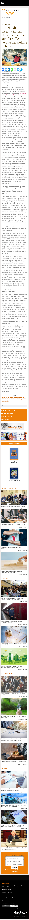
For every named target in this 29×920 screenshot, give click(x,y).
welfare (4, 398)
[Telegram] (18, 69)
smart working (13, 398)
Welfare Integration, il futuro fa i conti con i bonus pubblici (13, 694)
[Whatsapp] (12, 69)
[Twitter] (6, 69)
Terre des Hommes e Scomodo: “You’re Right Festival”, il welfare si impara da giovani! (12, 599)
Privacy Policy (6, 905)
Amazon (13, 462)
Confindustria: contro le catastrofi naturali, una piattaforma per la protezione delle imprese (12, 739)
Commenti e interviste (8, 410)
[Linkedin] (9, 69)
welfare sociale (16, 399)
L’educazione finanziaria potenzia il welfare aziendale (11, 548)
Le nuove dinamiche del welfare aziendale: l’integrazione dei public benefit (11, 571)
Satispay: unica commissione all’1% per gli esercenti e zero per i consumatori (13, 762)
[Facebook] (3, 69)
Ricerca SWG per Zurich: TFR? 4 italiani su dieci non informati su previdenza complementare (13, 826)
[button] (2, 3)
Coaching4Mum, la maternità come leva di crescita (13, 506)
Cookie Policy (15, 905)
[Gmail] (15, 69)
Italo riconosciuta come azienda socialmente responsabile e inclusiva (11, 621)
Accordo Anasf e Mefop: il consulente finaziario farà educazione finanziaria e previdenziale (13, 789)
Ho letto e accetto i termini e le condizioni (15, 870)
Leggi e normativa (7, 413)
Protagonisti (6, 20)
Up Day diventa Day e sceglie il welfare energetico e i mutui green (14, 717)
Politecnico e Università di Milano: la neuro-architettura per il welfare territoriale (11, 667)
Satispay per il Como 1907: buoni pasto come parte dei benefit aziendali (13, 644)
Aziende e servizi (6, 416)
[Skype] (21, 69)
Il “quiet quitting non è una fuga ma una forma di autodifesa (13, 525)
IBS (16, 462)
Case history (5, 419)
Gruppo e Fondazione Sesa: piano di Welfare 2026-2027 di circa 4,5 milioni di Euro (13, 806)
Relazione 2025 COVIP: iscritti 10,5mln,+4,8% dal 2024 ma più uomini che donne (13, 848)
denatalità (12, 400)
